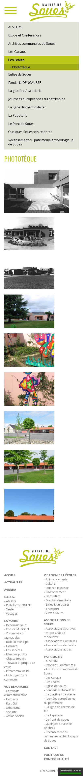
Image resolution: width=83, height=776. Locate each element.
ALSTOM (15, 27)
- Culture (49, 583)
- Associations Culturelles (60, 641)
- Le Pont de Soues (56, 719)
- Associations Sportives (60, 628)
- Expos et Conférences (59, 665)
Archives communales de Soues (31, 43)
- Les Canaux (52, 678)
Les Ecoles (16, 60)
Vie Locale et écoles (60, 575)
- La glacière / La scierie (59, 694)
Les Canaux (17, 51)
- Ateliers (10, 601)
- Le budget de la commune (15, 677)
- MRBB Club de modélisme (54, 635)
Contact (51, 748)
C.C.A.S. (9, 597)
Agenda (10, 589)
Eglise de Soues (20, 74)
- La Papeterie (53, 715)
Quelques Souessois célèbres (30, 132)
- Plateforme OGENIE (18, 605)
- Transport (51, 609)
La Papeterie (17, 115)
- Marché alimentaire (57, 600)
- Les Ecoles (52, 682)
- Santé (9, 609)
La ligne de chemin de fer (27, 107)
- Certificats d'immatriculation (15, 693)
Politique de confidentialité (57, 757)
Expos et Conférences (24, 35)
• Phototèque (20, 67)
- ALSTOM (51, 661)
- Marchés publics (15, 654)
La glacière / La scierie (25, 90)
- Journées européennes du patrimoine (59, 701)
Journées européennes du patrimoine (36, 99)
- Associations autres (58, 649)
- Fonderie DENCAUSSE (59, 690)
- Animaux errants (55, 579)
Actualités (13, 582)
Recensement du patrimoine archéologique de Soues (40, 142)
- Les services (13, 650)
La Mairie (11, 621)
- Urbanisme (12, 708)
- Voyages (11, 613)
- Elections (11, 699)
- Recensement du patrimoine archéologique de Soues (61, 736)
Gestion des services (70, 770)
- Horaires (10, 646)
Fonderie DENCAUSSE (24, 82)
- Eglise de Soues (55, 686)
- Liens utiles (52, 596)
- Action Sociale (14, 716)
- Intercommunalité (17, 671)
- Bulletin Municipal (16, 642)
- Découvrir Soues (16, 625)
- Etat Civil (11, 703)
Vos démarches (16, 687)
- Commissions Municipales (14, 635)
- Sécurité (10, 712)
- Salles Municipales (57, 604)
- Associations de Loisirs (60, 645)
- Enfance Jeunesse (56, 588)
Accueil (10, 575)
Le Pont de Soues (21, 123)
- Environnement (55, 592)
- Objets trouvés (15, 658)
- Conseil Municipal (16, 629)
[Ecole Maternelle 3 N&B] (36, 191)
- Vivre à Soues (53, 613)
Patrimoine (53, 657)
